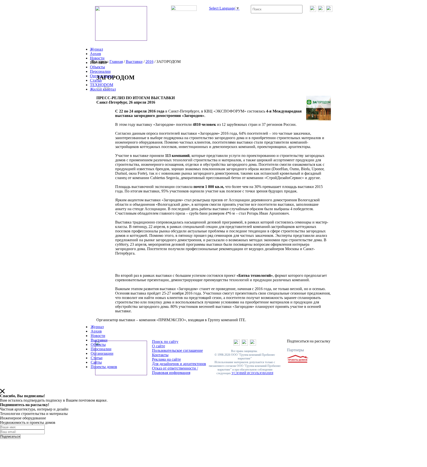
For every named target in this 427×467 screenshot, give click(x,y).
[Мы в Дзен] (329, 10)
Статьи (96, 80)
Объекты (97, 67)
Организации (102, 353)
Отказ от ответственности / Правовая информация (175, 370)
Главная (116, 61)
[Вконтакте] (313, 10)
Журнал (96, 49)
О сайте (158, 346)
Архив (95, 54)
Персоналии (100, 71)
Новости (97, 58)
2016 (149, 61)
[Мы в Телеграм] (321, 10)
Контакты (160, 355)
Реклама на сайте (166, 359)
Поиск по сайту (165, 341)
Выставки (134, 61)
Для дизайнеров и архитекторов (179, 364)
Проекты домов (104, 367)
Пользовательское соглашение (177, 350)
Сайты (96, 362)
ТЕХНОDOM (101, 85)
